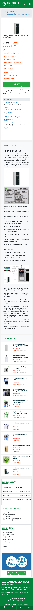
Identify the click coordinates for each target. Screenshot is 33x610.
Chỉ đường (6, 107)
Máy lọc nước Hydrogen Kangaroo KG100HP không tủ (21, 412)
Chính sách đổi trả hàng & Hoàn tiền (12, 518)
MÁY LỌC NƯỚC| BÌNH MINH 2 (13, 109)
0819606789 (10, 112)
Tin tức (5, 541)
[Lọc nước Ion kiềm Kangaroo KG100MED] (6, 370)
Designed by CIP (24, 604)
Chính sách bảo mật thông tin (10, 520)
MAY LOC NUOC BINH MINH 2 (12, 103)
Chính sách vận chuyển (9, 514)
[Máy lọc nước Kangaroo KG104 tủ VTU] (6, 471)
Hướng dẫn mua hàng (8, 534)
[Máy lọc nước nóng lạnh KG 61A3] (6, 381)
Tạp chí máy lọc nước (8, 542)
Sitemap (5, 544)
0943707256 (10, 119)
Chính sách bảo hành (8, 516)
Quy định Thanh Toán (8, 513)
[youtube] (12, 573)
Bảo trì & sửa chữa (8, 539)
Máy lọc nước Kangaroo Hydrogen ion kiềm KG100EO (20, 345)
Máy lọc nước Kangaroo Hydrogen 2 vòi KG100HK (20, 390)
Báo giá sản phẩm (7, 536)
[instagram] (24, 573)
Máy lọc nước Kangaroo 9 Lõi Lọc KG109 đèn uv (20, 401)
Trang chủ (5, 11)
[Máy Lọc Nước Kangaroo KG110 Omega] (6, 459)
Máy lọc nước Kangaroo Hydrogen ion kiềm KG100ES (20, 356)
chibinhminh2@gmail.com (11, 592)
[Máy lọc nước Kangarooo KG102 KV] (6, 426)
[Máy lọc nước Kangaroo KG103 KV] (6, 437)
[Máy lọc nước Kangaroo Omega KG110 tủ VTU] (6, 448)
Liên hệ (5, 546)
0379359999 (10, 105)
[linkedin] (20, 573)
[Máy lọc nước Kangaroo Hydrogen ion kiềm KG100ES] (6, 358)
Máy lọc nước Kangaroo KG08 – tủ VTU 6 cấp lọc (17, 14)
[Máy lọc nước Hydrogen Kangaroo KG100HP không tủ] (6, 415)
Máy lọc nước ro (14, 11)
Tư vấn (4, 537)
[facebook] (16, 561)
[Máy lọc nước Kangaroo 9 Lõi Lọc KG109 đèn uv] (6, 403)
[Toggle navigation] (25, 4)
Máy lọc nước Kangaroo (11, 13)
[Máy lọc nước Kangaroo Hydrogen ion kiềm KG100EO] (6, 347)
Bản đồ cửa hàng (7, 532)
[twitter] (16, 573)
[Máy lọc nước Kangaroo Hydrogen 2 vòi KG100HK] (6, 392)
